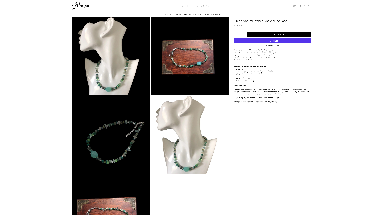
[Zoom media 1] (111, 56)
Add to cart (280, 34)
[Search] (300, 6)
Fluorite (246, 73)
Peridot (243, 71)
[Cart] (309, 6)
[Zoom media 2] (190, 56)
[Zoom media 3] (111, 134)
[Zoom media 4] (190, 134)
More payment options (272, 45)
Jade (257, 71)
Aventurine (251, 71)
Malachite (239, 73)
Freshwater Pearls (266, 71)
